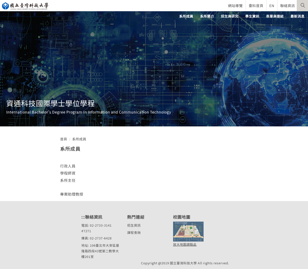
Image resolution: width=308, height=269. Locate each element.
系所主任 (68, 180)
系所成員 (79, 139)
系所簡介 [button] (207, 16)
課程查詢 (134, 232)
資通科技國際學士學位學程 (50, 103)
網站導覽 (235, 5)
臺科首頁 (256, 5)
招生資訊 (134, 225)
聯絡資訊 (287, 5)
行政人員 (68, 166)
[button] (302, 5)
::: (83, 217)
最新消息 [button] (298, 16)
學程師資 (68, 173)
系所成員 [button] (186, 16)
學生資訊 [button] (252, 16)
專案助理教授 (71, 194)
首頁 (63, 139)
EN (271, 5)
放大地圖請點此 (185, 244)
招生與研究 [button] (230, 16)
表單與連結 (275, 16)
